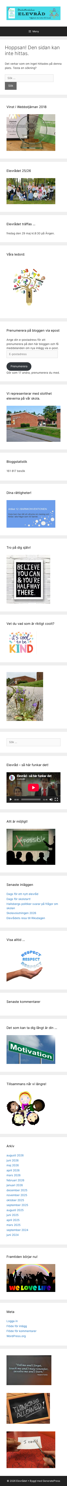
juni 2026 (13, 1160)
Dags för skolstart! (19, 899)
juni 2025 (13, 1215)
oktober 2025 (15, 1200)
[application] (33, 787)
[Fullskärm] (56, 799)
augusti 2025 (15, 1210)
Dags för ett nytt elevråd (22, 894)
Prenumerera (19, 366)
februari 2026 (15, 1180)
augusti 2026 (15, 1155)
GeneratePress (51, 1480)
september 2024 (17, 1230)
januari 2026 (15, 1185)
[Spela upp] (10, 799)
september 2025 (17, 1205)
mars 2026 (14, 1175)
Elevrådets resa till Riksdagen (26, 918)
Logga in (12, 1321)
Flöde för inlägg (17, 1326)
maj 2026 (13, 1165)
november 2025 (17, 1195)
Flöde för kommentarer (21, 1331)
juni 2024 (13, 1235)
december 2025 (17, 1190)
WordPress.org (16, 1336)
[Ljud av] (51, 799)
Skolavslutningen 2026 (21, 913)
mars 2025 (13, 1225)
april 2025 (13, 1220)
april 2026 (13, 1170)
